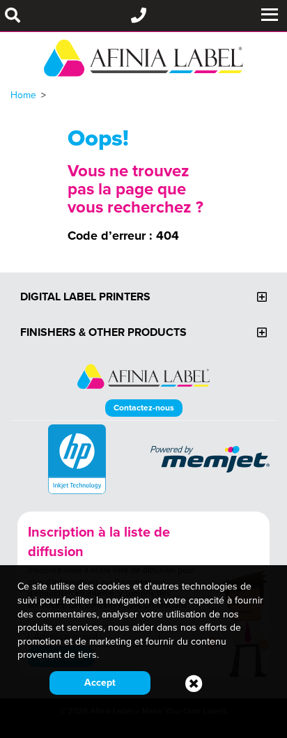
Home (23, 95)
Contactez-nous (144, 407)
